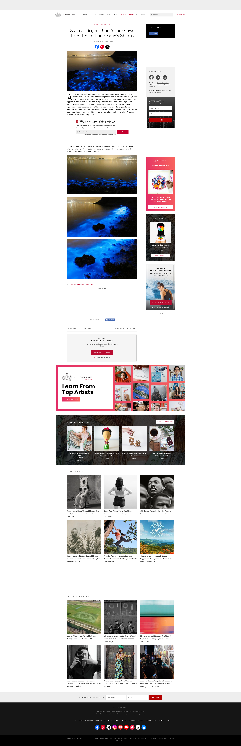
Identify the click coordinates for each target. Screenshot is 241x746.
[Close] (151, 350)
